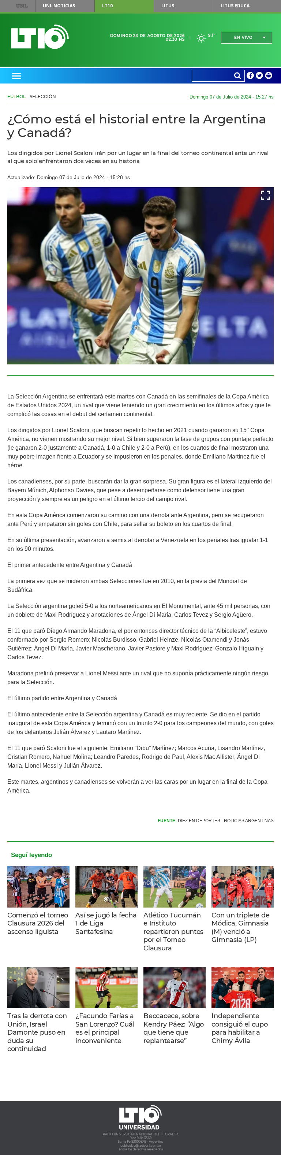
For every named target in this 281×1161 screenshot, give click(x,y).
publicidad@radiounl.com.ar (140, 1145)
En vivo (243, 37)
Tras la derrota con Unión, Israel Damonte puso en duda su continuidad (37, 1032)
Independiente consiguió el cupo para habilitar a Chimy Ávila (239, 1028)
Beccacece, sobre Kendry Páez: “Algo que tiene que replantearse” (173, 1028)
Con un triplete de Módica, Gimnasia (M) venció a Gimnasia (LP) (240, 927)
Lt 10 (40, 37)
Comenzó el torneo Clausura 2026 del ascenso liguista (37, 923)
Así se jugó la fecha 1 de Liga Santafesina (105, 923)
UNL (22, 6)
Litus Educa (235, 6)
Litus (167, 6)
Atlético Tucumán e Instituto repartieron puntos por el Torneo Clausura (173, 931)
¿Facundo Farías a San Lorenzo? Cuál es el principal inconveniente (104, 1028)
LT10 (107, 6)
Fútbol (16, 96)
